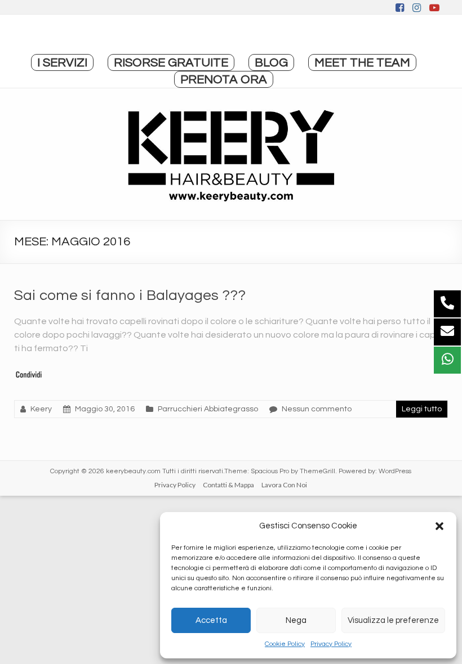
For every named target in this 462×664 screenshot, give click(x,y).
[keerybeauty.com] (231, 154)
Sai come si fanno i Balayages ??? (130, 295)
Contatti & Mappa (228, 485)
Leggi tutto (422, 409)
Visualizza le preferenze (393, 620)
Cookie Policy (285, 644)
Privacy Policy (331, 644)
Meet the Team (362, 62)
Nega (296, 620)
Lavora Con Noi (284, 485)
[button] (439, 526)
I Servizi (62, 62)
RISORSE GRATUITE (171, 62)
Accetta (211, 620)
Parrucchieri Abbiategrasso (208, 409)
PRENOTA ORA (223, 79)
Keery (41, 409)
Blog (271, 62)
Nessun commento (317, 409)
